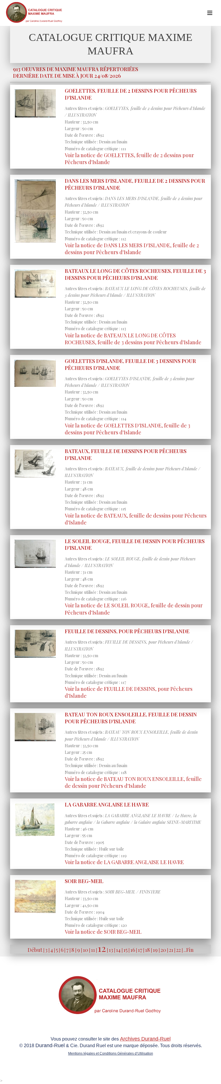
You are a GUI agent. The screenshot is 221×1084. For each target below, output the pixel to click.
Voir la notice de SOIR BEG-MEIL (103, 931)
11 (93, 949)
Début (35, 949)
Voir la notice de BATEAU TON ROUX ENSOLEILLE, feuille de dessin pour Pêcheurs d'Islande (133, 782)
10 (85, 949)
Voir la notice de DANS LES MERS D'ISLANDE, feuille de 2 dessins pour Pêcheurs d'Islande (132, 249)
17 (140, 949)
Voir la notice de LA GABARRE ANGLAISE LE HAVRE (124, 862)
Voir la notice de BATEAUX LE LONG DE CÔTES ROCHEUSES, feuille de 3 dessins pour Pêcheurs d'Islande (133, 339)
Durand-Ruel (50, 1045)
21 (171, 949)
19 (155, 949)
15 (125, 949)
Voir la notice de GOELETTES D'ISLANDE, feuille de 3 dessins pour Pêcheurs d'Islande (127, 429)
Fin (190, 949)
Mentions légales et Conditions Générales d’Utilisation (110, 1053)
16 (132, 949)
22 (178, 949)
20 (163, 949)
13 (111, 949)
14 (118, 949)
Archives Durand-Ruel (145, 1039)
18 (147, 949)
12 (102, 948)
